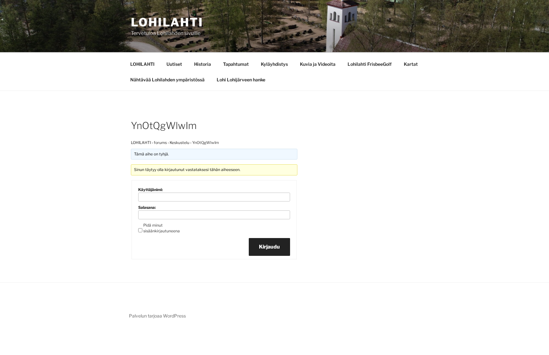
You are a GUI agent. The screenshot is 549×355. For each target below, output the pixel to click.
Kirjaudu (269, 247)
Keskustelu (179, 142)
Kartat (411, 64)
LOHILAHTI (142, 64)
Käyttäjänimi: (150, 189)
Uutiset (174, 64)
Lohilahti (167, 22)
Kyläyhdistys (274, 64)
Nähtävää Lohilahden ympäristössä (167, 79)
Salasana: (147, 207)
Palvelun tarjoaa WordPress (157, 315)
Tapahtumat (236, 64)
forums (160, 142)
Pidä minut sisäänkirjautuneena (161, 228)
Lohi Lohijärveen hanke (241, 79)
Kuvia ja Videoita (318, 64)
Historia (202, 64)
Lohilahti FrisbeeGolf (370, 64)
